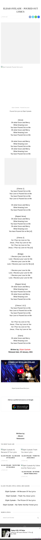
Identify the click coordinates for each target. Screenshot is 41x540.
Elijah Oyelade (25, 349)
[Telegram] (24, 527)
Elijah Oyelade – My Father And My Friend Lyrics (20, 505)
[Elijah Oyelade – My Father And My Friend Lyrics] (30, 467)
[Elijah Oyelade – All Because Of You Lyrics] (10, 451)
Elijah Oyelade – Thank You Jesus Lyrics (20, 496)
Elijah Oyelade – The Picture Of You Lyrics (20, 500)
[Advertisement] (20, 43)
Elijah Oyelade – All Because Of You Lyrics (20, 491)
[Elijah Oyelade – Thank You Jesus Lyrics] (30, 451)
